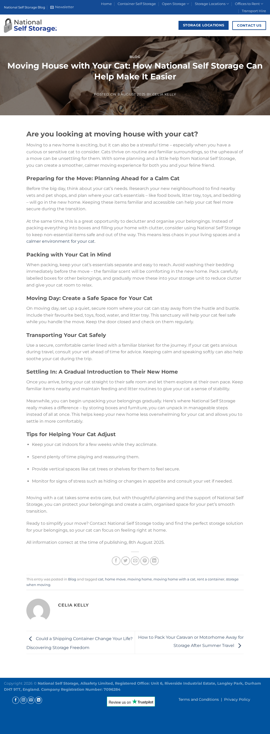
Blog (135, 57)
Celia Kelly (164, 94)
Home (106, 4)
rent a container (210, 579)
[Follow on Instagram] (23, 700)
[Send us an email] (31, 700)
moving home (139, 579)
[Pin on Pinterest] (144, 560)
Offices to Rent (247, 4)
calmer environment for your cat (60, 241)
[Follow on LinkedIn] (38, 700)
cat (100, 579)
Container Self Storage (137, 4)
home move (115, 579)
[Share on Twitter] (125, 560)
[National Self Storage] (30, 25)
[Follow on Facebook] (15, 700)
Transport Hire (254, 11)
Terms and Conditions (199, 699)
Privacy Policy (237, 699)
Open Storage (174, 4)
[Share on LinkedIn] (154, 560)
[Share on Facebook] (116, 560)
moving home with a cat (174, 579)
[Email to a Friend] (135, 560)
